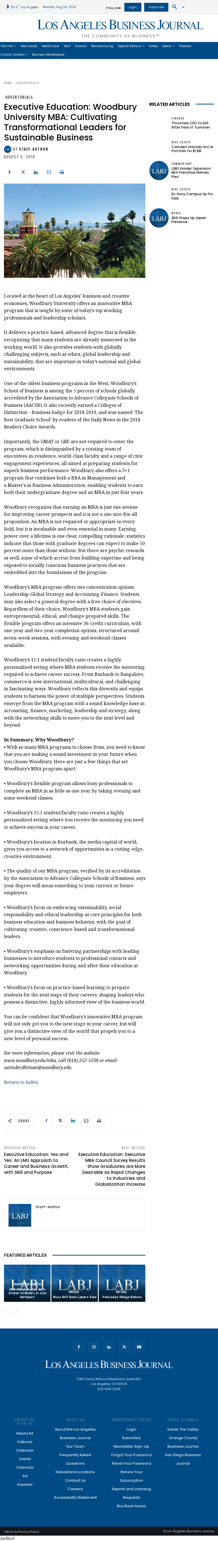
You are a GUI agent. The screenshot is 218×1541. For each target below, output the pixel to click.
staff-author (33, 149)
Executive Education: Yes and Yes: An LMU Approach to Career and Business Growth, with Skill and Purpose (36, 1163)
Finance (178, 118)
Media (74, 1292)
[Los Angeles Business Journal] (109, 1364)
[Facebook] (9, 171)
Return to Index (21, 1082)
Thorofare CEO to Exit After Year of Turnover (190, 125)
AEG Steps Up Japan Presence (188, 219)
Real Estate (181, 142)
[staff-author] (8, 149)
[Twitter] (22, 171)
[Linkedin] (35, 171)
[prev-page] (7, 1311)
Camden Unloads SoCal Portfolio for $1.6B (192, 148)
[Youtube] (139, 1347)
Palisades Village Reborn (122, 1297)
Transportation (26, 1284)
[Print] (62, 171)
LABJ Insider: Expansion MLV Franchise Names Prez (191, 172)
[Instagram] (93, 1347)
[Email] (48, 171)
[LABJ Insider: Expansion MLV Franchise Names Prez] (159, 170)
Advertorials (28, 83)
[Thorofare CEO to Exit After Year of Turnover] (159, 123)
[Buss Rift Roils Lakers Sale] (74, 1283)
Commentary (181, 163)
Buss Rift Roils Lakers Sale (75, 1297)
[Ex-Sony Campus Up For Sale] (159, 194)
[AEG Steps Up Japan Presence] (159, 218)
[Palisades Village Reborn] (122, 1283)
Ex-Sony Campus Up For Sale (192, 196)
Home (8, 83)
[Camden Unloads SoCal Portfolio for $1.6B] (159, 146)
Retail (121, 1292)
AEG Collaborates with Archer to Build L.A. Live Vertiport (27, 1293)
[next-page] (16, 1311)
